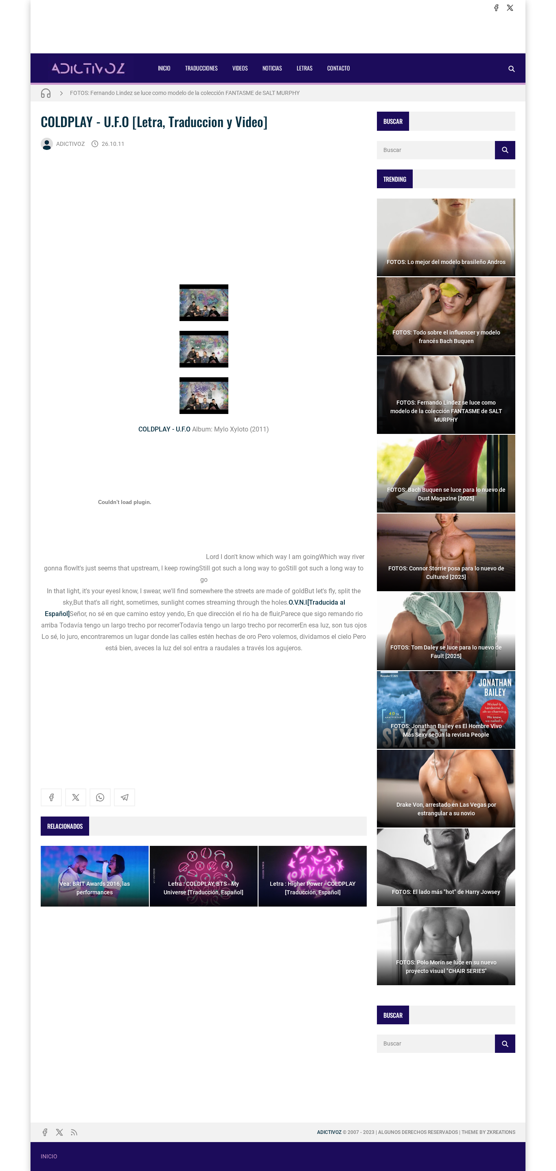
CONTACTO (338, 68)
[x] (510, 7)
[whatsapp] (100, 797)
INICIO (164, 68)
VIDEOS (240, 68)
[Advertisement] (278, 33)
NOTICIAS (272, 68)
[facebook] (496, 7)
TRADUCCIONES (201, 68)
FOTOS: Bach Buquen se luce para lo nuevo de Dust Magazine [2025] (156, 93)
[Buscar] (511, 68)
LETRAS (305, 68)
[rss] (74, 1132)
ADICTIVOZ (70, 144)
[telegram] (124, 797)
